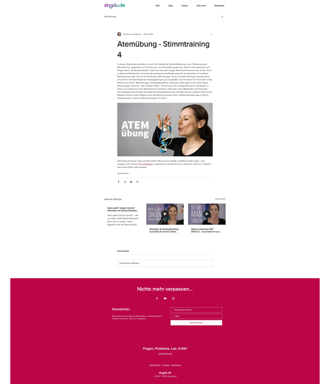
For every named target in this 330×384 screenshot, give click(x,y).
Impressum (176, 365)
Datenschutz (155, 365)
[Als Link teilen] (137, 182)
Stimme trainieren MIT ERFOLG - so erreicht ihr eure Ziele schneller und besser (206, 230)
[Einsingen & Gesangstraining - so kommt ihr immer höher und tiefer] (165, 214)
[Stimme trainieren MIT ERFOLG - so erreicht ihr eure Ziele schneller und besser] (207, 214)
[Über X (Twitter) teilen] (125, 182)
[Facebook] (157, 298)
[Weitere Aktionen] (211, 34)
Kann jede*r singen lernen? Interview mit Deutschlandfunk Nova (123, 209)
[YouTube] (165, 298)
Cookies (166, 365)
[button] (222, 17)
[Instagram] (173, 298)
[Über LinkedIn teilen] (131, 182)
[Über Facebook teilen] (118, 182)
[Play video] (165, 129)
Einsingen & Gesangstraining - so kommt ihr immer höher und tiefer (164, 230)
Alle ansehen (220, 199)
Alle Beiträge (110, 16)
